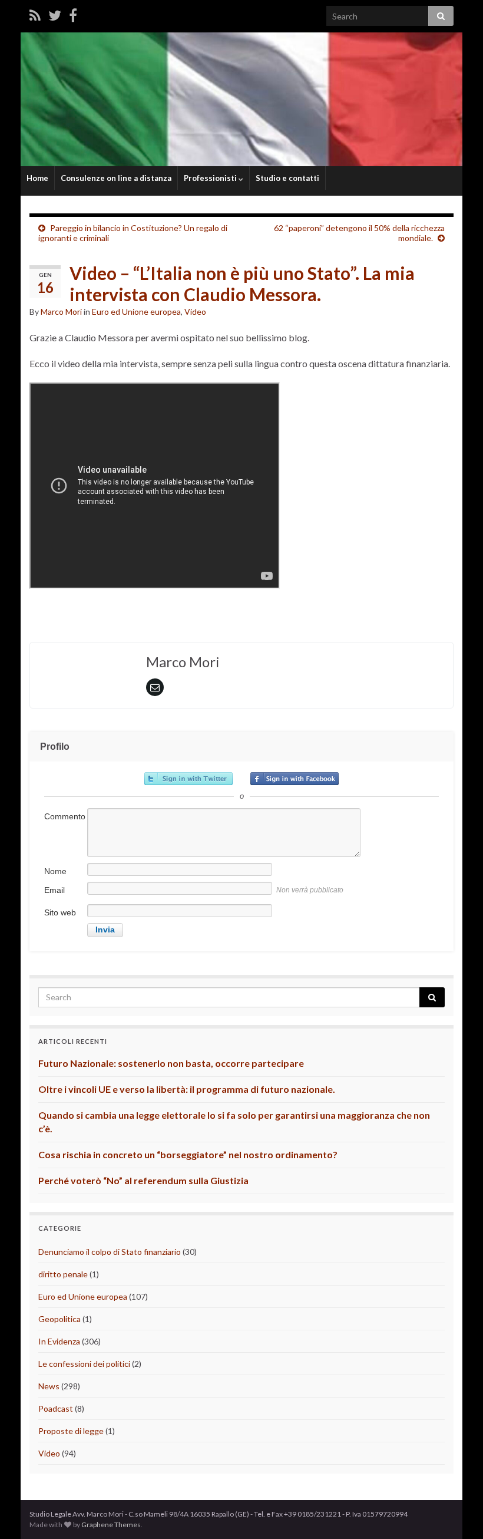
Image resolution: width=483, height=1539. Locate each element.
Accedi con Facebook (294, 778)
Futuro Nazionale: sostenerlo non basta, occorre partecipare (171, 1063)
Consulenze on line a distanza (116, 178)
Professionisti (211, 178)
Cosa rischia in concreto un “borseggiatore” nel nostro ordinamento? (188, 1154)
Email (54, 890)
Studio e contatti (287, 178)
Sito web (60, 912)
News (48, 1386)
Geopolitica (59, 1319)
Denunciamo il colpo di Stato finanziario (109, 1252)
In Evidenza (59, 1341)
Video (195, 312)
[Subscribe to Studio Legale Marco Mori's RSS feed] (35, 15)
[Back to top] (456, 1512)
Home (37, 178)
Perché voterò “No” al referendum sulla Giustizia (143, 1180)
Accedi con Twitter (188, 778)
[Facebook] (73, 15)
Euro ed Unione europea (136, 312)
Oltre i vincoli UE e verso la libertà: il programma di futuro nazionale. (186, 1089)
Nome (55, 871)
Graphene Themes (111, 1524)
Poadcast (55, 1408)
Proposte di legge (71, 1431)
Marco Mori (61, 312)
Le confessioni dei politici (84, 1364)
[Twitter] (54, 15)
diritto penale (63, 1274)
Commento (64, 816)
